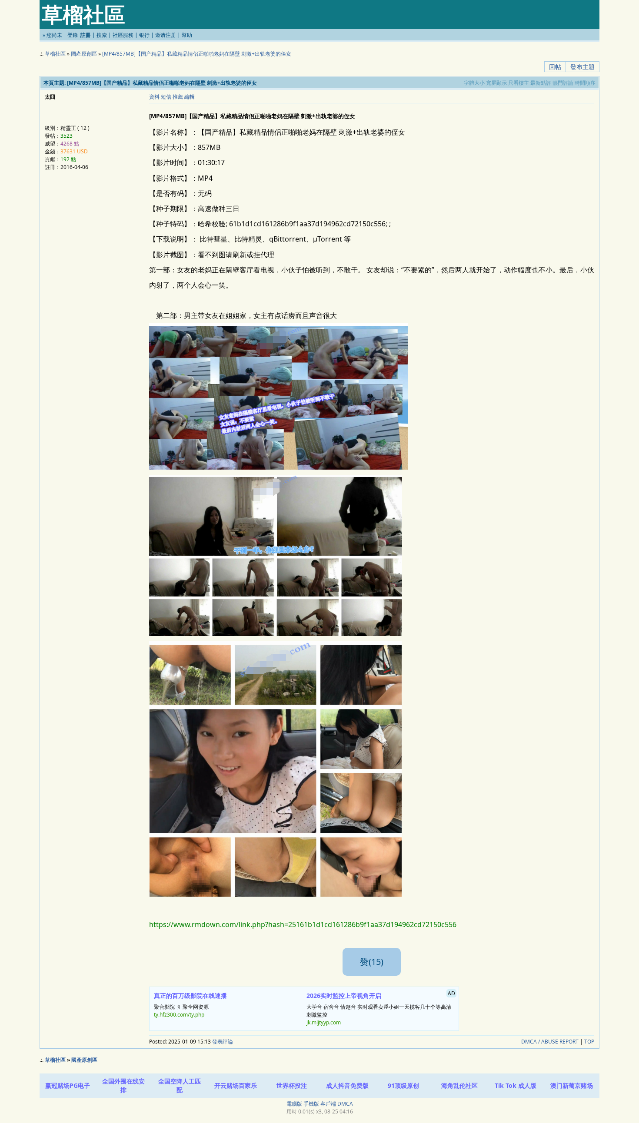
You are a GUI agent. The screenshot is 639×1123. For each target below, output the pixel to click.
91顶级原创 (403, 1085)
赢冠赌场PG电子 (67, 1085)
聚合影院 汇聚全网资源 (190, 1004)
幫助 (187, 35)
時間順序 (585, 82)
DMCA (345, 1103)
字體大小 (474, 82)
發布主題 (582, 67)
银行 (144, 35)
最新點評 (540, 82)
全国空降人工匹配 (179, 1085)
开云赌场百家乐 (235, 1085)
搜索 (102, 35)
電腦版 (294, 1103)
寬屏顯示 (496, 82)
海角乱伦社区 (459, 1085)
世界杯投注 (291, 1085)
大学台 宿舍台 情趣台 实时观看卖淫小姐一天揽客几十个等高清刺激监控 (381, 1008)
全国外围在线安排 (123, 1085)
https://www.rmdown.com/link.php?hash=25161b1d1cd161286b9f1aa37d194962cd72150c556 (302, 924)
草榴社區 (55, 53)
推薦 (178, 96)
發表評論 (222, 1041)
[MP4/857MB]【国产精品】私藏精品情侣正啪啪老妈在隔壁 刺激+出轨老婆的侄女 (196, 53)
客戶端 (328, 1103)
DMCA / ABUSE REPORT (550, 1041)
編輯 (189, 96)
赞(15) (371, 961)
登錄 (72, 35)
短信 (166, 96)
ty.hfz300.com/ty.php (179, 1014)
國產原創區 (84, 53)
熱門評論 (562, 82)
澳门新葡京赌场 (571, 1085)
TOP (589, 1041)
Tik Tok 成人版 (515, 1085)
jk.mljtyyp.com (323, 1022)
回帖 (555, 67)
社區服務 (123, 35)
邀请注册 (165, 35)
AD (451, 993)
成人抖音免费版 (347, 1085)
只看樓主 (518, 82)
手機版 (311, 1103)
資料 (154, 96)
